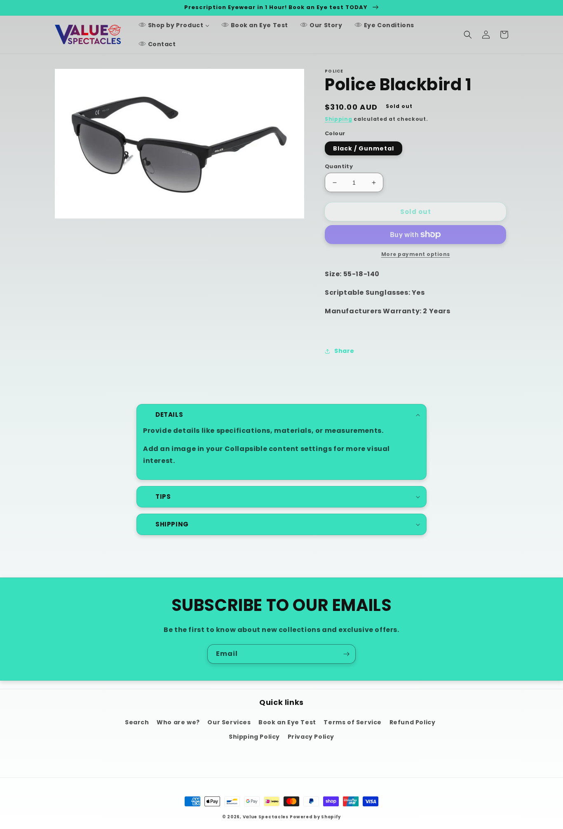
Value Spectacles (266, 817)
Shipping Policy (254, 737)
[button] (468, 35)
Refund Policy (412, 722)
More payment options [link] (415, 254)
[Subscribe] (346, 654)
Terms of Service (353, 722)
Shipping (338, 118)
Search (137, 722)
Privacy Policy (311, 737)
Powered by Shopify (315, 817)
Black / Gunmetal (363, 148)
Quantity (339, 166)
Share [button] (344, 351)
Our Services (229, 722)
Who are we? (178, 722)
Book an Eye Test (287, 722)
